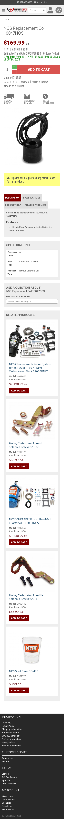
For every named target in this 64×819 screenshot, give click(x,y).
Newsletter (7, 806)
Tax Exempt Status (10, 732)
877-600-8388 (25, 2)
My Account (7, 796)
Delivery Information (11, 739)
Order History (8, 799)
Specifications (31, 197)
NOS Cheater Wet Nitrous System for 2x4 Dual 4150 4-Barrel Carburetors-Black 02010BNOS (30, 367)
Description (12, 197)
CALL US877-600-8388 (48, 102)
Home (6, 19)
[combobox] (32, 301)
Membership (8, 809)
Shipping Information (12, 729)
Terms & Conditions (11, 745)
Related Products (35, 204)
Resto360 (6, 722)
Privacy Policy (8, 742)
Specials (6, 780)
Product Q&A (13, 204)
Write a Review (40, 82)
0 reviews (24, 82)
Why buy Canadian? (11, 736)
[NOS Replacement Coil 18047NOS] (32, 137)
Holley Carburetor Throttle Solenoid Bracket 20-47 (26, 597)
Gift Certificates (9, 777)
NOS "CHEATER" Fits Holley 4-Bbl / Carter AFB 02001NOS (30, 521)
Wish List (6, 803)
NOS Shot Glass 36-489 (23, 671)
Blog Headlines (9, 783)
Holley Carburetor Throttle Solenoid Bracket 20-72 (26, 445)
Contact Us (41, 2)
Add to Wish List (15, 86)
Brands (5, 774)
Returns (5, 761)
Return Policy (8, 726)
